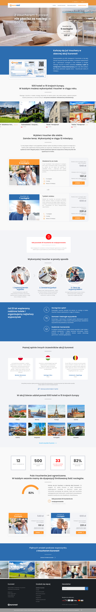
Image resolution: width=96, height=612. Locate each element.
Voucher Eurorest (61, 5)
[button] (83, 1)
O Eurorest (38, 595)
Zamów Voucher (82, 5)
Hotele (54, 5)
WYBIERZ (77, 183)
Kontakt (38, 601)
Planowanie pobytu (71, 5)
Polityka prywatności (41, 599)
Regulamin (38, 597)
